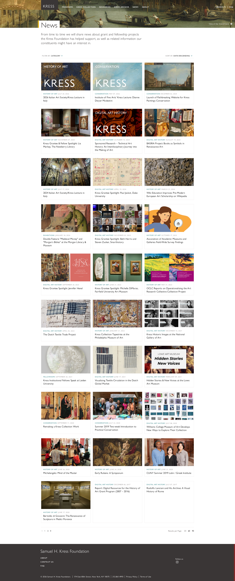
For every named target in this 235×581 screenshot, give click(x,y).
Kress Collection (86, 7)
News (135, 7)
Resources (105, 7)
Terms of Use (145, 576)
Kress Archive (121, 7)
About (145, 7)
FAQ (231, 7)
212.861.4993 (117, 576)
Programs (67, 7)
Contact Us (47, 562)
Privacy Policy (131, 576)
